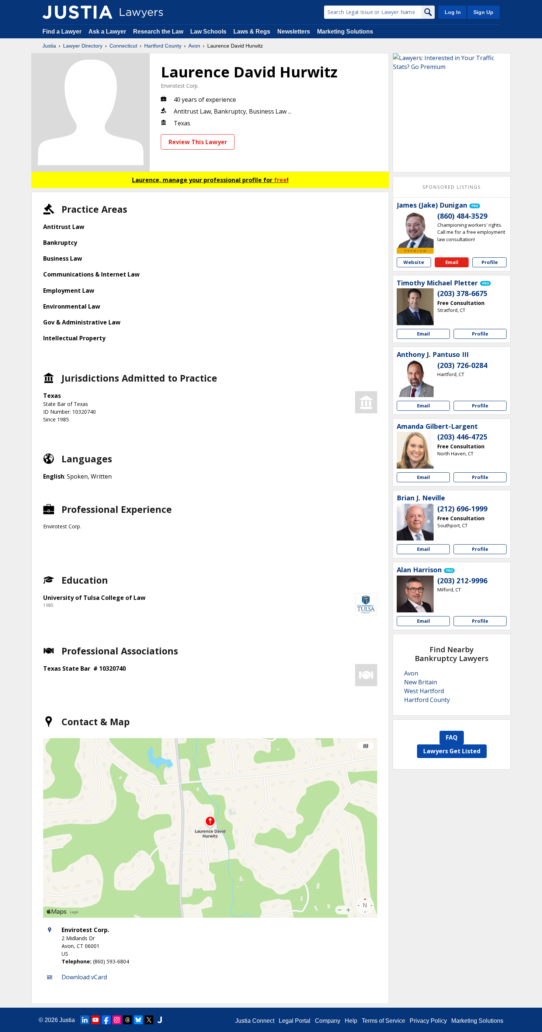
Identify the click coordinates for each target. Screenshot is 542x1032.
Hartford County (162, 46)
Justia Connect (254, 1021)
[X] (149, 1019)
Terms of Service (383, 1021)
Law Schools (208, 31)
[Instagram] (116, 1019)
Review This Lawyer (197, 142)
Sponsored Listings (452, 187)
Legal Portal (294, 1021)
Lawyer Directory (83, 46)
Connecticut (123, 46)
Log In (453, 12)
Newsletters (293, 31)
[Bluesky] (138, 1019)
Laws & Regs (251, 31)
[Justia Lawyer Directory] (77, 12)
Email (451, 262)
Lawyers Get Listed (451, 751)
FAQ (452, 737)
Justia (49, 46)
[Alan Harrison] (415, 594)
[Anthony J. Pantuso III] (415, 378)
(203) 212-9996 (462, 581)
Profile (490, 262)
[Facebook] (106, 1019)
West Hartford (424, 691)
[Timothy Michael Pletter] (415, 306)
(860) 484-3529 (462, 216)
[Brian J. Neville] (415, 522)
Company (327, 1021)
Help (351, 1021)
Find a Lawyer (61, 31)
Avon (194, 46)
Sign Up (483, 12)
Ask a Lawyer (108, 31)
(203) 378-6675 (462, 293)
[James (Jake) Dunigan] (415, 229)
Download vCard (84, 977)
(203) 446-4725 (462, 437)
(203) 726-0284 (462, 365)
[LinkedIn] (84, 1019)
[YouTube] (95, 1019)
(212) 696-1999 (462, 509)
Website (413, 262)
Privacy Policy (428, 1021)
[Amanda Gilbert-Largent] (415, 450)
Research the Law (158, 31)
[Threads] (127, 1019)
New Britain (420, 682)
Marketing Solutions (345, 31)
